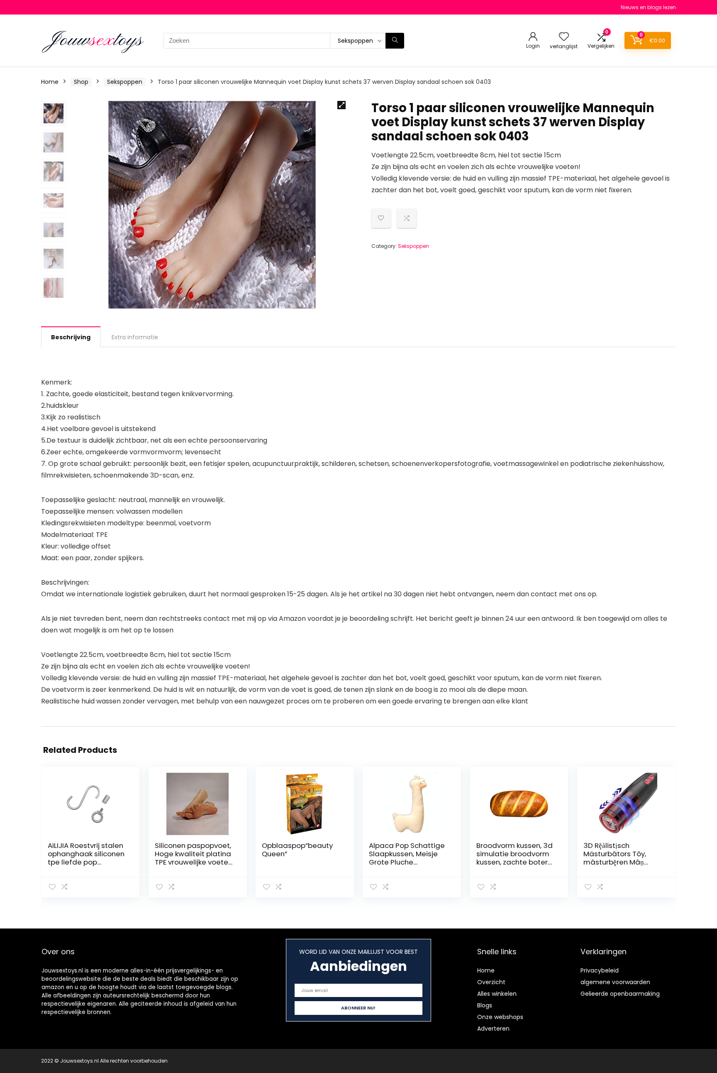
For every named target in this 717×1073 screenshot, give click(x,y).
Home (50, 82)
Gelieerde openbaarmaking (620, 994)
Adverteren (493, 1028)
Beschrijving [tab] (70, 337)
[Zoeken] (394, 41)
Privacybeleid (599, 970)
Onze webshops (500, 1017)
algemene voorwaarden (615, 982)
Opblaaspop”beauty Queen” (297, 849)
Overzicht (491, 982)
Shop (81, 82)
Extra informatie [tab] (135, 337)
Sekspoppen (124, 82)
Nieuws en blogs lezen (648, 7)
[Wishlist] (564, 37)
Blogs (484, 1005)
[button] (341, 105)
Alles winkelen (497, 994)
